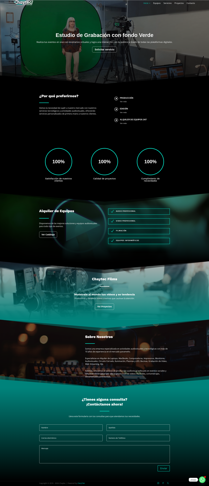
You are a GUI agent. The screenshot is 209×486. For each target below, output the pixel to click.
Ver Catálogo (48, 234)
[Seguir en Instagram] (158, 483)
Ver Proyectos (104, 306)
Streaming (104, 41)
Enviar (163, 468)
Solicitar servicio (104, 60)
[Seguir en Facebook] (163, 483)
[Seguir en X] (168, 483)
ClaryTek (81, 483)
